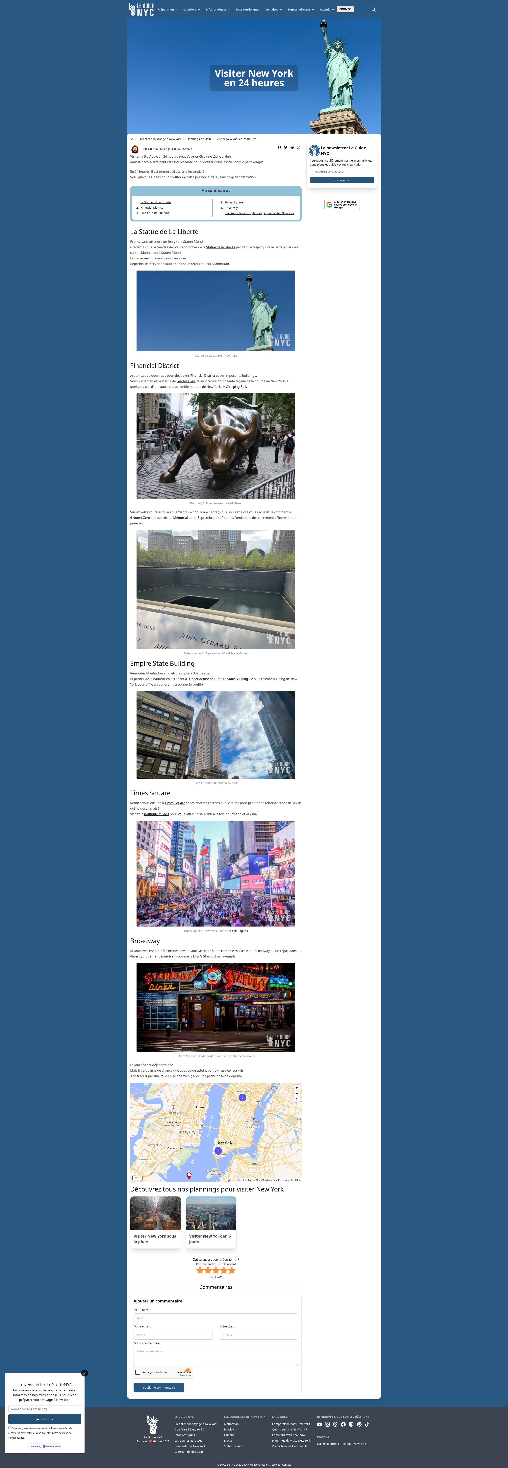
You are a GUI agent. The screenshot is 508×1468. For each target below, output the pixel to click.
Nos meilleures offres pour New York (341, 1444)
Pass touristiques (248, 9)
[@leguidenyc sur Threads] (335, 1424)
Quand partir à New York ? (289, 1429)
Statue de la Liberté (220, 247)
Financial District (151, 207)
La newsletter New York (189, 1446)
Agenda (325, 9)
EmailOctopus (53, 1447)
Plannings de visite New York (291, 1440)
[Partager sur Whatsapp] (298, 147)
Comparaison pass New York (291, 1424)
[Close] (84, 1373)
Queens (229, 1435)
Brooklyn (230, 1429)
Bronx (228, 1440)
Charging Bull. (236, 386)
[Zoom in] (297, 1087)
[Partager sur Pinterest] (292, 147)
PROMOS (345, 9)
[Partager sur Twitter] (286, 147)
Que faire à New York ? (189, 1429)
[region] (216, 1132)
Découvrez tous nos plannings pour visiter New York (259, 213)
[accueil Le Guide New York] (131, 139)
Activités (272, 9)
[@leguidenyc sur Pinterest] (359, 1424)
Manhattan (231, 1424)
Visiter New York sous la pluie (155, 1238)
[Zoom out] (297, 1093)
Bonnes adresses (299, 9)
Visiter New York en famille (290, 1446)
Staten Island (233, 1446)
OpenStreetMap (292, 1180)
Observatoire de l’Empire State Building (218, 679)
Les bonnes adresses (188, 1440)
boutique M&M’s (156, 814)
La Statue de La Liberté (155, 202)
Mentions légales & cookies (265, 1464)
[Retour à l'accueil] (141, 9)
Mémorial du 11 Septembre (193, 517)
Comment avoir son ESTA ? (289, 1435)
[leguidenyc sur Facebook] (343, 1424)
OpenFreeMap (245, 1180)
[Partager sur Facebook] (279, 147)
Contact (286, 1464)
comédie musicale (234, 951)
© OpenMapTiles (263, 1180)
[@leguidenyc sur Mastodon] (351, 1424)
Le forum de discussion (189, 1452)
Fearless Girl (186, 381)
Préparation (166, 9)
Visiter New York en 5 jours (210, 1238)
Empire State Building (155, 213)
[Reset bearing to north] (297, 1099)
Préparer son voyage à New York (160, 139)
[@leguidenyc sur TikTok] (367, 1424)
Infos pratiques (216, 9)
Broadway (231, 208)
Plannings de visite (199, 139)
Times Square (234, 202)
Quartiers (189, 9)
